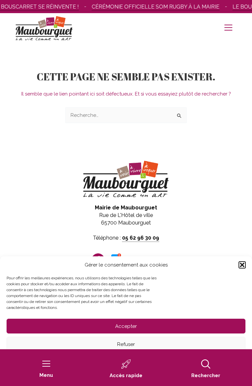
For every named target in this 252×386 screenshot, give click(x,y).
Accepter (126, 326)
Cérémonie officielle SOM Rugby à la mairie (154, 7)
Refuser (126, 344)
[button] (242, 265)
